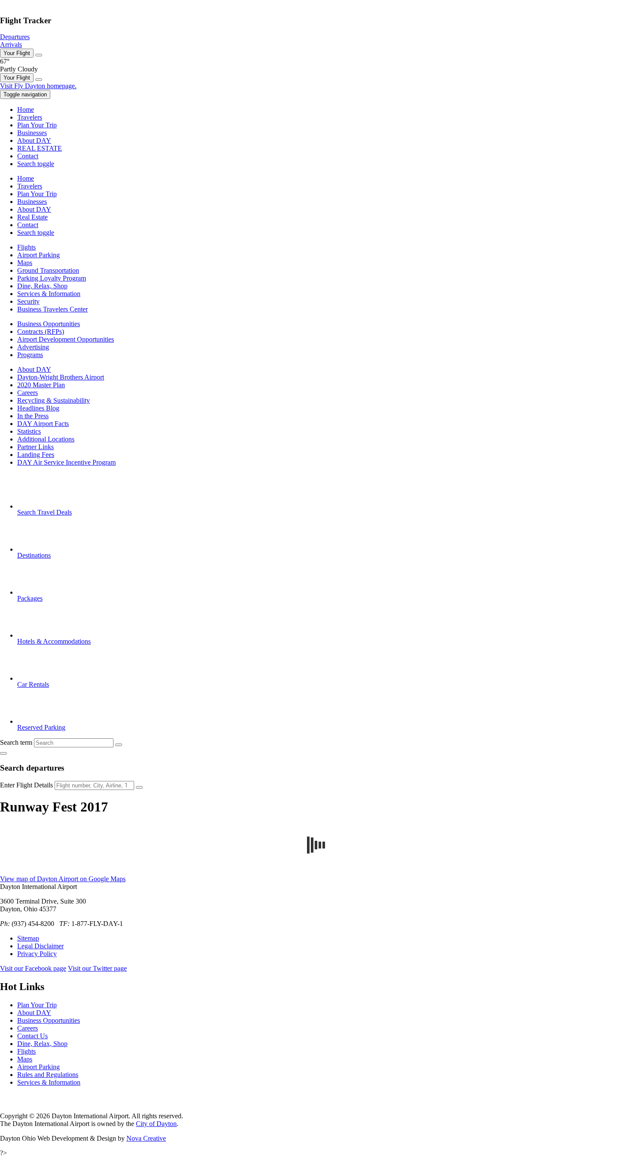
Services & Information (48, 293)
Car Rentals (33, 684)
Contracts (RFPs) (40, 331)
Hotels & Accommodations (54, 641)
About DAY (34, 369)
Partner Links (35, 446)
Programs (30, 354)
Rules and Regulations (47, 1074)
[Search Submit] (118, 745)
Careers (27, 392)
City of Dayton (156, 1123)
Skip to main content (28, 3)
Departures (15, 36)
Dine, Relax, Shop (42, 286)
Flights (26, 247)
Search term (16, 742)
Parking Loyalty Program (51, 278)
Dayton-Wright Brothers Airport (60, 377)
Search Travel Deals (44, 512)
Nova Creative (146, 1138)
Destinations (34, 555)
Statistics (29, 431)
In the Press (33, 416)
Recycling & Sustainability (53, 400)
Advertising (33, 347)
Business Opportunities (48, 323)
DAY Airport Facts (43, 423)
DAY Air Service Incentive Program (66, 462)
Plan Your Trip (37, 1005)
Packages (30, 598)
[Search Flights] (139, 787)
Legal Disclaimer (40, 946)
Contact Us (32, 1036)
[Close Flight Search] (3, 753)
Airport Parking (38, 255)
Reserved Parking (41, 727)
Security (28, 301)
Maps (24, 262)
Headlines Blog (38, 408)
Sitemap (28, 938)
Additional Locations (45, 439)
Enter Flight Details (26, 785)
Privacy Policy (37, 953)
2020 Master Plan (41, 385)
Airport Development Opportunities (65, 339)
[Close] (38, 55)
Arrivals (11, 44)
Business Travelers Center (52, 309)
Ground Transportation (48, 270)
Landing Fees (35, 454)
